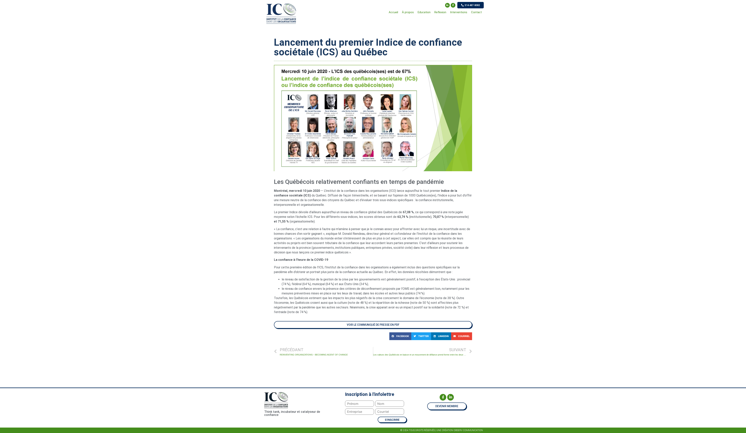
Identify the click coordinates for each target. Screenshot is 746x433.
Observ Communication (468, 430)
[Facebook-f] (453, 5)
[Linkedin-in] (447, 5)
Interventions (458, 12)
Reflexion (440, 12)
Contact (476, 12)
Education (424, 12)
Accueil (393, 12)
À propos (408, 12)
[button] (470, 5)
